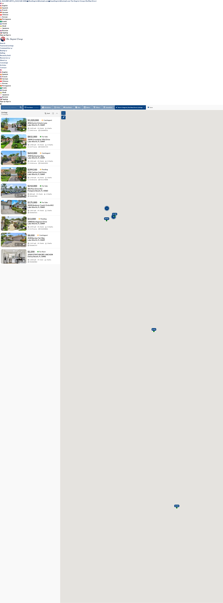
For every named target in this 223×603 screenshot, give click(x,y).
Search (2, 43)
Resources (4, 58)
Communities (5, 48)
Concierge (4, 63)
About (2, 60)
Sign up (2, 35)
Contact (3, 68)
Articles (3, 65)
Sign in (8, 35)
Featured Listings (7, 46)
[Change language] (2, 3)
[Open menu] (1, 104)
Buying (2, 50)
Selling (2, 53)
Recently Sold (5, 55)
